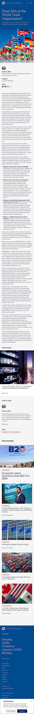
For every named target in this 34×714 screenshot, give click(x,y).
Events (3, 668)
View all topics (5, 658)
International (6, 432)
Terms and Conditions (7, 693)
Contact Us (5, 674)
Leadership (5, 672)
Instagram (4, 681)
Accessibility (5, 697)
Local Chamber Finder (8, 688)
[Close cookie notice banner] (31, 701)
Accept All (22, 711)
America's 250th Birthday (12, 651)
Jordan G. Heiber (6, 71)
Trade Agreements (15, 432)
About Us (4, 670)
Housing (7, 639)
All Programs (5, 663)
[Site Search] (28, 3)
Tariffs (6, 642)
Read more (5, 424)
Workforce (8, 646)
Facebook (4, 679)
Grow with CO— (6, 686)
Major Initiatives (6, 665)
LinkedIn (4, 677)
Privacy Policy (5, 695)
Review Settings (11, 711)
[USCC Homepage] (17, 628)
